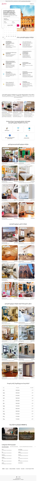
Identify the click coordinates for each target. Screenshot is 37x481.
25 (6, 36)
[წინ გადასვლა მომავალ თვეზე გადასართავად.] (15, 25)
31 (4, 38)
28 (11, 36)
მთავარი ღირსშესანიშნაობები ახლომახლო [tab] (26, 446)
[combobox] (11, 19)
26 (8, 36)
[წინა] (16, 99)
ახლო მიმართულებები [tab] (5, 446)
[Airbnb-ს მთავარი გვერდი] (4, 3)
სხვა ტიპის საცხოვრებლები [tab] (14, 446)
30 (15, 36)
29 (13, 36)
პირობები (22, 479)
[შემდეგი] (20, 99)
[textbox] (7, 22)
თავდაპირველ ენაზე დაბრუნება (25, 1)
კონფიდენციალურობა (16, 479)
